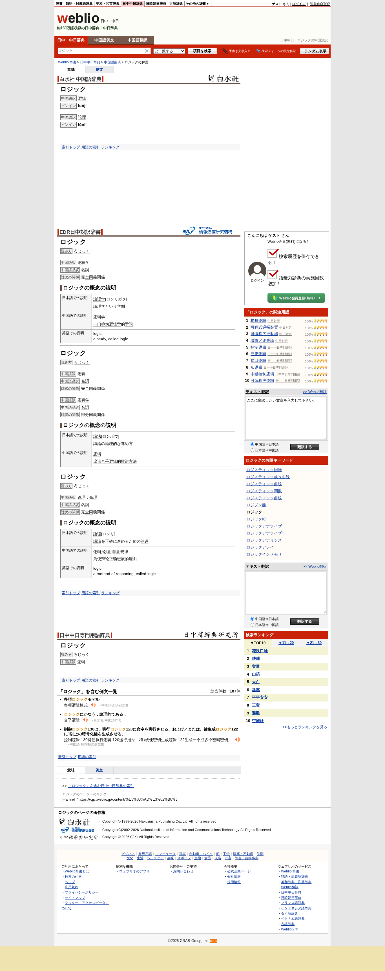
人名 (217, 858)
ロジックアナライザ (264, 526)
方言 (228, 858)
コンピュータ (165, 854)
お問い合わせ (183, 871)
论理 (82, 117)
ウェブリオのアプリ (134, 871)
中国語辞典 (112, 62)
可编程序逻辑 (262, 380)
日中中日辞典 (133, 3)
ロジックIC (256, 519)
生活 (140, 858)
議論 (97, 443)
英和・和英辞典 (108, 3)
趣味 (170, 858)
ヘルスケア (155, 858)
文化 (130, 858)
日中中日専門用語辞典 (84, 635)
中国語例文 (104, 40)
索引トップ (71, 147)
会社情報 (234, 876)
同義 (93, 414)
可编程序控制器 (264, 333)
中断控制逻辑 (262, 374)
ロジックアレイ (260, 547)
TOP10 (257, 643)
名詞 (85, 270)
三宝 (256, 705)
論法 (97, 436)
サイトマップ (75, 897)
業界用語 (145, 854)
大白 (256, 682)
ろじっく (82, 251)
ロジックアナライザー (266, 533)
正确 (113, 558)
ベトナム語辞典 (293, 918)
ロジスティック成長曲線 (268, 477)
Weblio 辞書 (67, 62)
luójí (82, 105)
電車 (182, 854)
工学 (226, 854)
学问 (129, 324)
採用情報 (234, 882)
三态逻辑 (258, 353)
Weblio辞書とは (77, 871)
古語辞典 (176, 3)
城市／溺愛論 (262, 340)
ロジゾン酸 (256, 505)
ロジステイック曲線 (264, 498)
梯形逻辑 (258, 320)
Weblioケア (289, 929)
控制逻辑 (258, 347)
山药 (256, 674)
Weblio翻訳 (289, 887)
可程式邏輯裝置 (264, 327)
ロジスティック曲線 (264, 484)
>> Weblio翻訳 (315, 392)
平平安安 (260, 697)
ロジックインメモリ (264, 554)
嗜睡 (256, 658)
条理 (93, 497)
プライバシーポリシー (82, 892)
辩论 (105, 558)
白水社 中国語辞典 (80, 79)
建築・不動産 (243, 854)
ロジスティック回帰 (264, 469)
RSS (213, 941)
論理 (109, 443)
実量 (256, 666)
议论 (97, 461)
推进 (125, 461)
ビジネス (128, 854)
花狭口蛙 (260, 651)
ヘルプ (70, 882)
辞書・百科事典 (246, 858)
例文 (99, 69)
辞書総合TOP (320, 4)
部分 (85, 414)
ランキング (110, 147)
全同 (89, 277)
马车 (256, 689)
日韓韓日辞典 (156, 3)
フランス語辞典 (293, 903)
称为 (105, 324)
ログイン (299, 4)
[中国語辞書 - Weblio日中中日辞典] (78, 22)
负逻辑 (256, 367)
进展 (121, 558)
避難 (256, 713)
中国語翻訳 (137, 40)
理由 (133, 558)
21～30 (314, 643)
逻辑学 (83, 262)
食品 (207, 858)
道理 (81, 497)
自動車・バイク (201, 854)
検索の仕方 (73, 876)
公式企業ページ (239, 871)
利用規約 (71, 887)
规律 (124, 551)
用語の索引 (90, 147)
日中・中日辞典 (71, 40)
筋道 (145, 541)
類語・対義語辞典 (79, 3)
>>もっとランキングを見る (304, 727)
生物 (197, 858)
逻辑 (82, 98)
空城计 (258, 720)
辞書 (59, 3)
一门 (97, 324)
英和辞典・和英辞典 (296, 882)
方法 (133, 461)
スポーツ (184, 858)
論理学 (99, 299)
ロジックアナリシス (264, 540)
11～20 (286, 643)
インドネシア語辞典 (296, 908)
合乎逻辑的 (111, 461)
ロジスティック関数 (264, 491)
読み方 (66, 654)
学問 (121, 306)
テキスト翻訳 (257, 391)
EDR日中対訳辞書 (80, 232)
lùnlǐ (82, 124)
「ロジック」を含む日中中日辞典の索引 (101, 786)
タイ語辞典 (289, 913)
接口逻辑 (258, 360)
